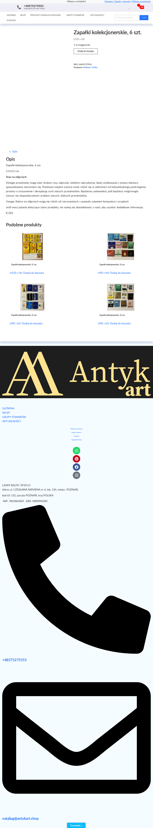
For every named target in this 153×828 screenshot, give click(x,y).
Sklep (23, 15)
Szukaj (144, 17)
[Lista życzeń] (129, 7)
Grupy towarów (75, 15)
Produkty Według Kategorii (45, 15)
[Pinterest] (76, 459)
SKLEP (6, 413)
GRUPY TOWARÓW (14, 417)
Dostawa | (110, 2)
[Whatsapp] (76, 450)
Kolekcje (86, 67)
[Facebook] (76, 467)
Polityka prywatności (141, 2)
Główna (11, 15)
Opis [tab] (14, 151)
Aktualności (97, 15)
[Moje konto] (132, 7)
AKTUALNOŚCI (11, 421)
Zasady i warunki (76, 432)
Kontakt (11, 21)
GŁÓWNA (8, 408)
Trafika (94, 67)
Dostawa (76, 436)
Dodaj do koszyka (86, 51)
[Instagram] (76, 475)
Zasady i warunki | (123, 2)
